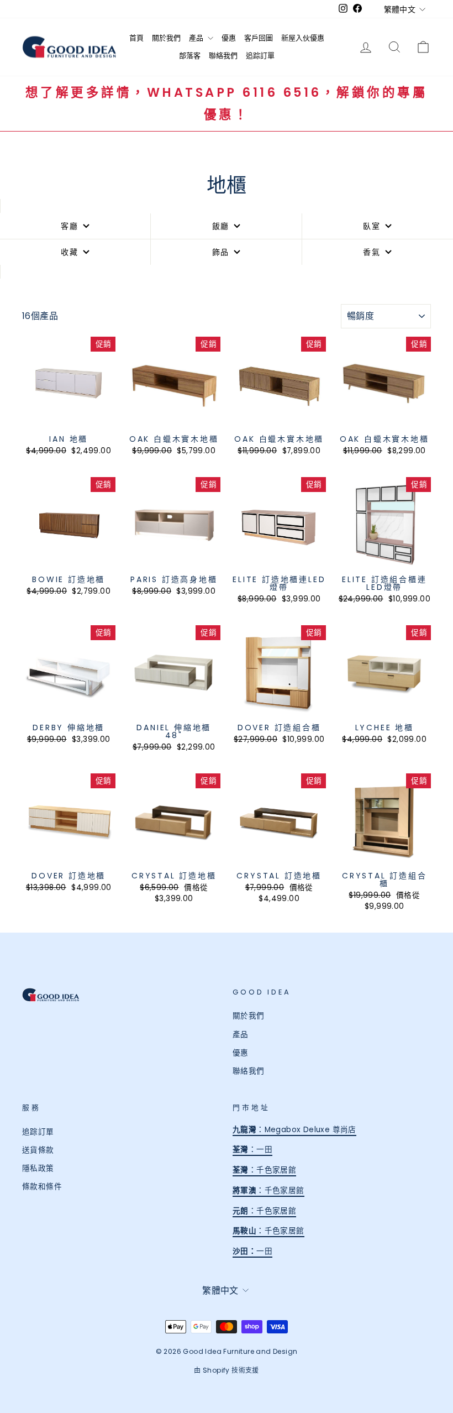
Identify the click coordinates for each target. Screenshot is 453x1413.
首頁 (136, 38)
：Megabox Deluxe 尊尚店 (294, 1129)
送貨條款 (38, 1150)
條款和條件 (42, 1186)
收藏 (69, 252)
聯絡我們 (223, 55)
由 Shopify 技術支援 (226, 1370)
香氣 (372, 252)
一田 (260, 1251)
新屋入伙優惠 (302, 38)
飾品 (221, 252)
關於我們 (166, 38)
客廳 (69, 226)
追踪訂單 (260, 55)
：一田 (252, 1149)
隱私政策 (38, 1168)
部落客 (190, 55)
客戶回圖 (258, 38)
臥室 (372, 226)
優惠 (229, 38)
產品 (197, 38)
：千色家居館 (264, 1170)
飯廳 (221, 226)
